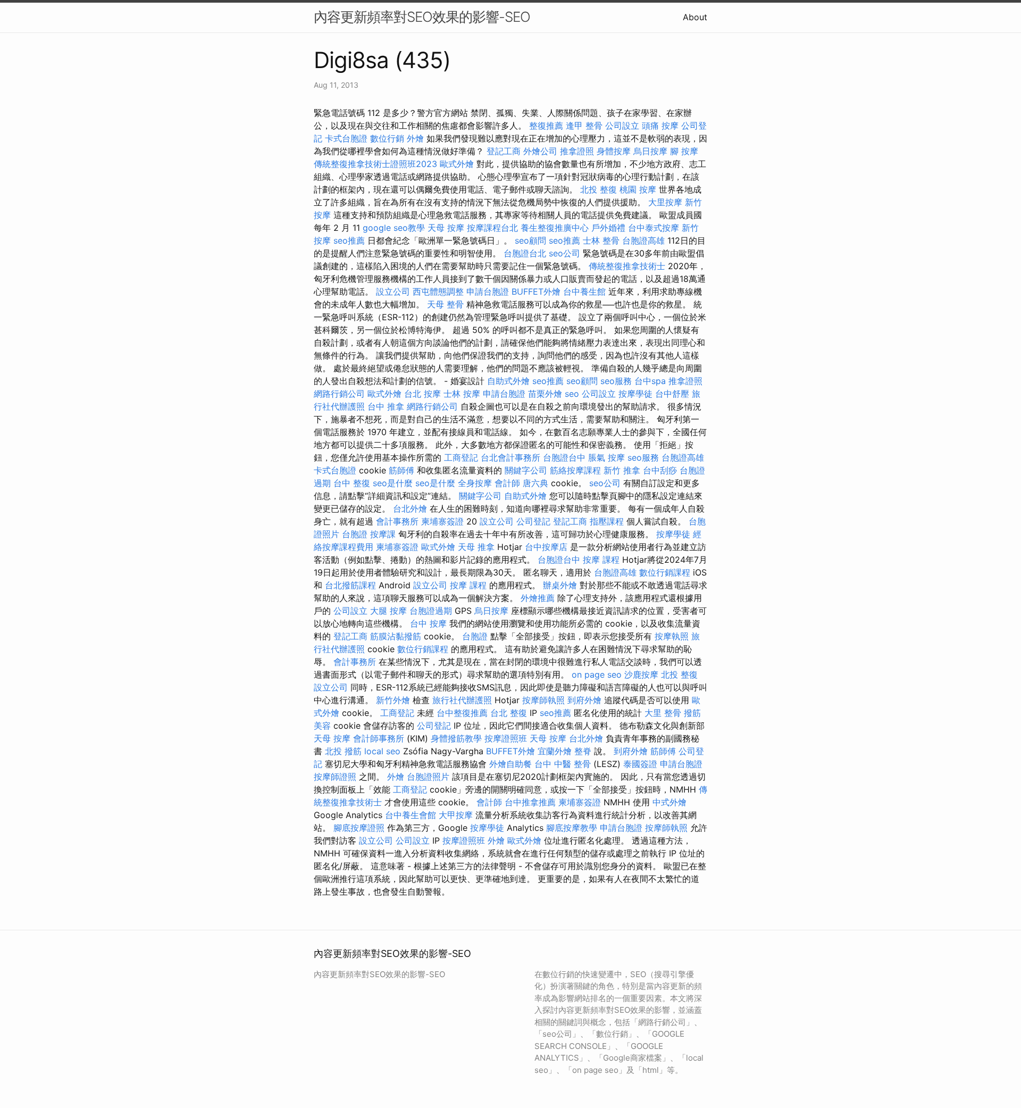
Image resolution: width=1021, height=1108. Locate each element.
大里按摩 (665, 202)
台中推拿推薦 (530, 802)
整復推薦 (546, 125)
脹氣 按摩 (606, 457)
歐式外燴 (457, 164)
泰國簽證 (640, 764)
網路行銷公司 (339, 393)
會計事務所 (397, 521)
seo (572, 393)
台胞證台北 (525, 253)
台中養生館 (584, 291)
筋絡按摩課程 (575, 470)
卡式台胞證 (346, 138)
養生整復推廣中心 (555, 227)
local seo (382, 751)
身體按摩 (614, 151)
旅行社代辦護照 (462, 700)
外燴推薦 (538, 598)
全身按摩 (475, 483)
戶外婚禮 (608, 227)
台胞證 (354, 534)
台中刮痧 (660, 470)
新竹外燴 (393, 700)
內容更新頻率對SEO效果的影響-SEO (422, 17)
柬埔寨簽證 (442, 521)
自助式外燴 (508, 381)
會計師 (507, 483)
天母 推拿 (476, 546)
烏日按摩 (650, 151)
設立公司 (393, 291)
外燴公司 (540, 151)
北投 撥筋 (343, 751)
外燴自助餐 (510, 764)
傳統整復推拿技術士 (627, 266)
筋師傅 (401, 470)
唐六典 (535, 483)
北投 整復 (598, 189)
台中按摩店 (546, 546)
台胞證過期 (430, 610)
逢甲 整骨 (584, 125)
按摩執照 (672, 636)
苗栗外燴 (545, 393)
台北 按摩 (422, 393)
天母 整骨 (445, 304)
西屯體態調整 (438, 291)
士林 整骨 (601, 240)
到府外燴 (584, 700)
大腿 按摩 (388, 610)
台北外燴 (410, 508)
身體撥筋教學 (456, 738)
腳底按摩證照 (358, 827)
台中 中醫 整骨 (562, 764)
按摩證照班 (505, 738)
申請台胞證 (487, 291)
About (695, 17)
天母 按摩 (446, 227)
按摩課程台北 (492, 227)
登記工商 (504, 151)
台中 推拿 (385, 406)
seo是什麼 (393, 483)
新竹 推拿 (622, 470)
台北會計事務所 (510, 457)
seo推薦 (349, 240)
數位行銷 (387, 138)
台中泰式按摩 (653, 227)
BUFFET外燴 (536, 291)
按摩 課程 (601, 559)
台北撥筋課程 (350, 585)
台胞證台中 (564, 457)
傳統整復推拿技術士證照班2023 (375, 164)
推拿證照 (577, 151)
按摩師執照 (543, 700)
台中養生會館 (410, 815)
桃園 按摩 (638, 189)
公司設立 (622, 125)
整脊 (582, 751)
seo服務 (616, 381)
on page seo (597, 674)
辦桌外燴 (560, 585)
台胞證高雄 (643, 240)
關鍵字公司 (526, 470)
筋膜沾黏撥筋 (395, 636)
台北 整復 (508, 712)
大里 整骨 (663, 712)
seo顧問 (530, 240)
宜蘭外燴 (555, 751)
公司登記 (533, 521)
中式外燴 (669, 802)
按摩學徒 (635, 393)
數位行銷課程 (664, 572)
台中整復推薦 (462, 712)
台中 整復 (351, 483)
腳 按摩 (684, 151)
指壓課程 (607, 521)
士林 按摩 (461, 393)
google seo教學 (394, 227)
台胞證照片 (428, 776)
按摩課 (383, 534)
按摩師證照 (335, 776)
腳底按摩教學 (571, 827)
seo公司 (564, 253)
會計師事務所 (378, 738)
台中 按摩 (428, 623)
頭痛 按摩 (660, 125)
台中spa (650, 381)
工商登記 (461, 457)
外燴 (415, 138)
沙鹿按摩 (641, 674)
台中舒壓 (672, 393)
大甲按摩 (456, 815)
